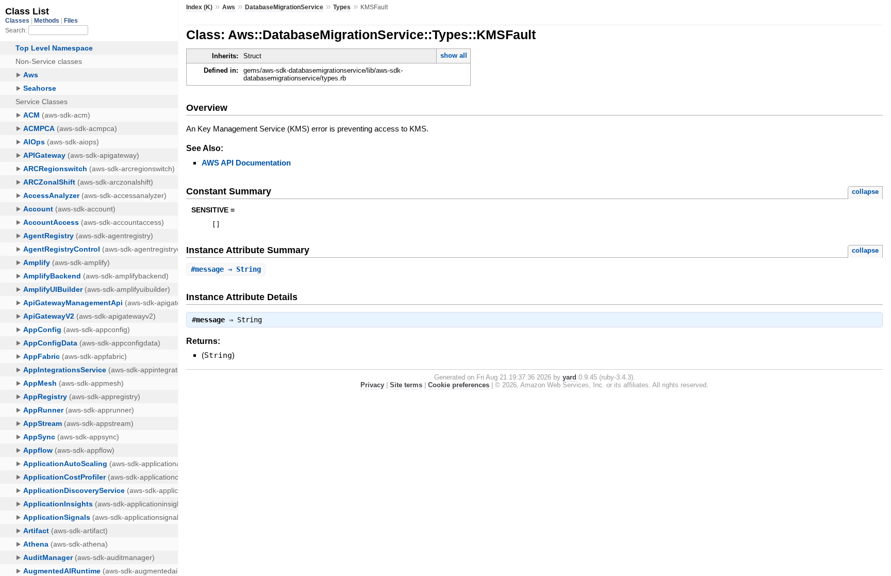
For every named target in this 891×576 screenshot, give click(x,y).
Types (342, 7)
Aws (228, 7)
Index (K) (199, 7)
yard (569, 377)
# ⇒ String (226, 269)
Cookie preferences (458, 385)
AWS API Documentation (246, 162)
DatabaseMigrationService (284, 7)
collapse (865, 191)
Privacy (372, 385)
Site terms (406, 385)
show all (453, 55)
